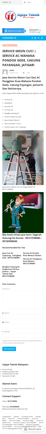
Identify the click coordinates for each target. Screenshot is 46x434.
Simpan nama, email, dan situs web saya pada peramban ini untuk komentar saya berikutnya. (22, 342)
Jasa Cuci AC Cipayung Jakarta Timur (21, 427)
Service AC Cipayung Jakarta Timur (25, 426)
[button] (33, 429)
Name (6, 313)
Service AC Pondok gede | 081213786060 (22, 423)
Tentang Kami (6, 417)
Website (7, 332)
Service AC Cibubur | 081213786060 (24, 422)
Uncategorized (9, 45)
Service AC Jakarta (23, 419)
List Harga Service (27, 417)
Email (6, 322)
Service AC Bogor (28, 421)
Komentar (6, 289)
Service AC (11, 419)
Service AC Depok (14, 421)
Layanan (16, 417)
